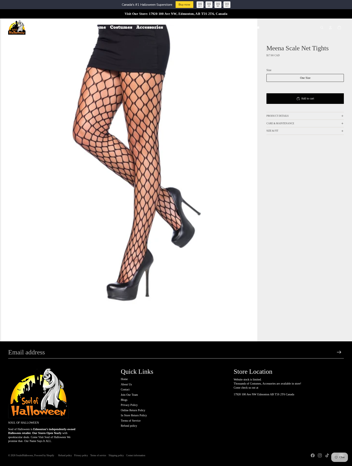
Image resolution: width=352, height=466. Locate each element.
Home (124, 379)
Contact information (135, 455)
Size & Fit (272, 130)
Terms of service (98, 455)
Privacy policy (81, 455)
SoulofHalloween (24, 455)
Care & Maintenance (280, 123)
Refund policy (129, 425)
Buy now (184, 4)
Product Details (277, 115)
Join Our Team (129, 394)
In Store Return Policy (134, 415)
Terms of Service (131, 420)
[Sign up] (339, 352)
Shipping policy (116, 455)
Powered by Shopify (44, 455)
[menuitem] (99, 27)
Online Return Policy (133, 410)
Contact (125, 389)
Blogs (124, 399)
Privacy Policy (129, 405)
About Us (126, 384)
